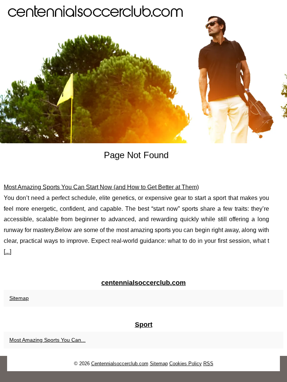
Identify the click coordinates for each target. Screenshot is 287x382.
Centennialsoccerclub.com (119, 363)
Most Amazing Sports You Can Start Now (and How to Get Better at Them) (101, 187)
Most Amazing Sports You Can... (47, 340)
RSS (208, 363)
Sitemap (19, 298)
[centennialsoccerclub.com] (143, 71)
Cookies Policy (185, 363)
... (7, 251)
